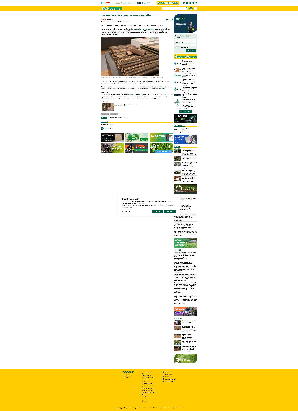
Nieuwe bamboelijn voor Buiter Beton (125, 104)
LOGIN (104, 117)
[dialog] (149, 205)
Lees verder (132, 207)
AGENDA (177, 146)
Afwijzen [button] (157, 211)
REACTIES (104, 121)
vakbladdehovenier (170, 381)
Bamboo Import (105, 114)
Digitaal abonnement (147, 383)
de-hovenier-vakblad (170, 379)
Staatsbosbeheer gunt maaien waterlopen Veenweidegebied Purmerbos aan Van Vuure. (185, 200)
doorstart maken (142, 94)
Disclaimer (144, 394)
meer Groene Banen (185, 111)
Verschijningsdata (146, 401)
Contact (144, 381)
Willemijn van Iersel (106, 21)
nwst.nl (184, 408)
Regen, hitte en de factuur (189, 341)
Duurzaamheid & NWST (148, 377)
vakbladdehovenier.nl (154, 408)
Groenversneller (146, 375)
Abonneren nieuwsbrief (148, 385)
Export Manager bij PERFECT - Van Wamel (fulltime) (189, 69)
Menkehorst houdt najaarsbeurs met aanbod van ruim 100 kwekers (188, 150)
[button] (126, 211)
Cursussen (144, 379)
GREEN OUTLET (179, 125)
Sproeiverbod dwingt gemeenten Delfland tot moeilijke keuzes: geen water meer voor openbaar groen (189, 328)
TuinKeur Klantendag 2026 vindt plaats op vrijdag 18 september (189, 178)
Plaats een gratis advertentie (182, 132)
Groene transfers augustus (189, 321)
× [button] (177, 196)
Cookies (144, 398)
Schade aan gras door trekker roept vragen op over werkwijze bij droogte (189, 336)
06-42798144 (168, 376)
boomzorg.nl (144, 408)
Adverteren (145, 400)
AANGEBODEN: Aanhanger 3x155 (182, 128)
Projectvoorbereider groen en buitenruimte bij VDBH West (189, 74)
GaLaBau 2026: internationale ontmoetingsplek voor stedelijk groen (189, 164)
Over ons (144, 373)
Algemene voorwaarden (148, 392)
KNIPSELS (177, 250)
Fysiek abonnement (147, 372)
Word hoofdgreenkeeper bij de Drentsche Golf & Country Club (189, 94)
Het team (144, 387)
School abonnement (147, 388)
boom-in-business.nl (166, 408)
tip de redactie (109, 128)
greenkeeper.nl (125, 408)
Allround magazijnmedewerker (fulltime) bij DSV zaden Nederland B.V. (188, 62)
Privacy (144, 396)
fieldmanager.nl (116, 408)
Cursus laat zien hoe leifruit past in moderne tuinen (189, 157)
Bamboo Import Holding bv (145, 29)
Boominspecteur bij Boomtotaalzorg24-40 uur (188, 105)
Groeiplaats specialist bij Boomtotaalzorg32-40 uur (188, 100)
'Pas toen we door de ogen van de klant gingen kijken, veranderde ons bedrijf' (189, 348)
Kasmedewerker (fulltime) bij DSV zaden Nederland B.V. (189, 88)
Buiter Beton (161, 88)
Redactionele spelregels (148, 390)
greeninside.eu (177, 408)
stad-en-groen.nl (135, 408)
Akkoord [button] (170, 211)
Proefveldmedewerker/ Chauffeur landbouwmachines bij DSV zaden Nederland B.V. (189, 81)
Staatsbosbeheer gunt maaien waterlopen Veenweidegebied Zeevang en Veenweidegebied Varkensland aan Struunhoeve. (185, 217)
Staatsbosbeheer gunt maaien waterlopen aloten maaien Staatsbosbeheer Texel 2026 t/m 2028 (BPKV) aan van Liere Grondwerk (185, 232)
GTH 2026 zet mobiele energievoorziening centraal (189, 171)
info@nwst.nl (168, 372)
